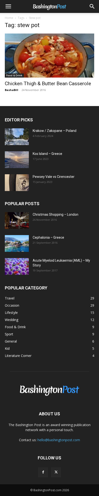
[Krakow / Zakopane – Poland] (17, 136)
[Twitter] (56, 472)
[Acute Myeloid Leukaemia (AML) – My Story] (17, 266)
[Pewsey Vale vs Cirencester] (17, 182)
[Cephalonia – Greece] (17, 243)
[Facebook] (43, 472)
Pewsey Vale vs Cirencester (53, 177)
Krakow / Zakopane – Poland (54, 131)
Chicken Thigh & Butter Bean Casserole (48, 83)
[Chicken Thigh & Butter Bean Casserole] (49, 56)
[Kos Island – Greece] (17, 159)
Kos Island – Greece (47, 154)
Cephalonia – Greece (48, 237)
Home (9, 18)
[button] (8, 6)
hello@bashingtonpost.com (58, 440)
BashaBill (11, 90)
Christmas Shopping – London (55, 214)
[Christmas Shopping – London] (17, 220)
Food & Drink (14, 75)
